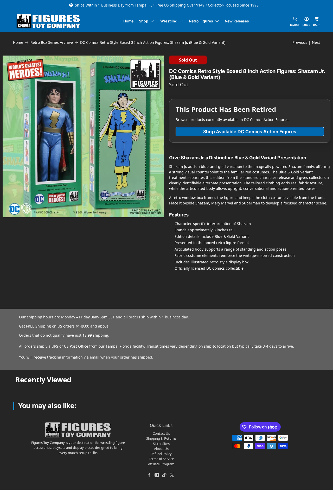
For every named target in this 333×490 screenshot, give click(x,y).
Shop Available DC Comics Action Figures (249, 131)
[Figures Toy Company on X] (172, 475)
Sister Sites (161, 443)
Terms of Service (161, 458)
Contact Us (161, 433)
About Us (161, 448)
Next (316, 42)
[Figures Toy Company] (48, 21)
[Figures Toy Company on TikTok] (164, 475)
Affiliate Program (161, 464)
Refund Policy (161, 453)
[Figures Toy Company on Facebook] (149, 475)
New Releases (237, 21)
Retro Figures (201, 21)
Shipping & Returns (161, 438)
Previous (299, 42)
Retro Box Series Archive (51, 42)
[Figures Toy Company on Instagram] (157, 475)
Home (128, 21)
